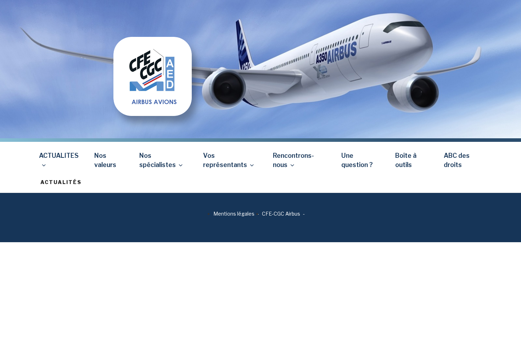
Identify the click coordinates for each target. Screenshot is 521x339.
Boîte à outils (405, 160)
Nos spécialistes (157, 160)
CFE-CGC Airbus (281, 214)
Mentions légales (233, 214)
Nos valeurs (105, 160)
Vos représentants (225, 160)
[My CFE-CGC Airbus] (152, 57)
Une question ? (357, 160)
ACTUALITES (59, 155)
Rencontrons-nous (293, 160)
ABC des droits (457, 160)
